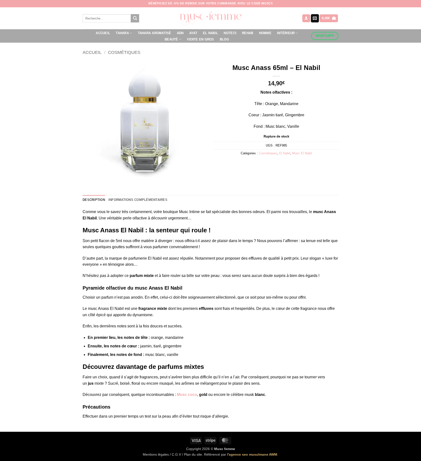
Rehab (247, 33)
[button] (306, 18)
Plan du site (193, 454)
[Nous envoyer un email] (315, 18)
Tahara (122, 33)
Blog (224, 39)
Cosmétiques (124, 52)
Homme (265, 33)
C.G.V (176, 454)
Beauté (171, 39)
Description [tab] (94, 200)
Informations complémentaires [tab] (137, 200)
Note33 (230, 33)
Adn (180, 33)
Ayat (193, 33)
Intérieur (286, 33)
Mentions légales (156, 454)
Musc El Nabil (302, 153)
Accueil (103, 33)
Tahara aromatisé (154, 33)
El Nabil (210, 33)
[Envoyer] (135, 18)
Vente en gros (200, 39)
